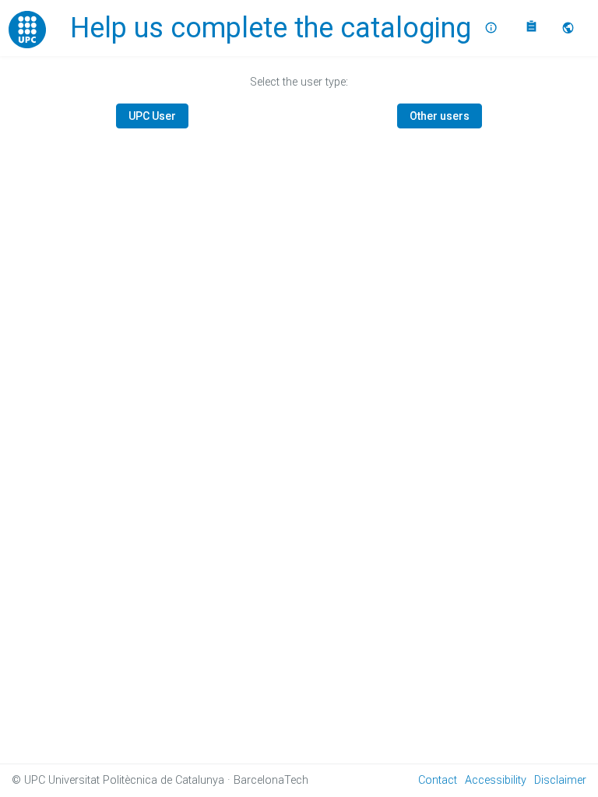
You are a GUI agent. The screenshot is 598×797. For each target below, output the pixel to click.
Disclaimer (560, 780)
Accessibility (495, 780)
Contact (437, 780)
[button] (570, 28)
